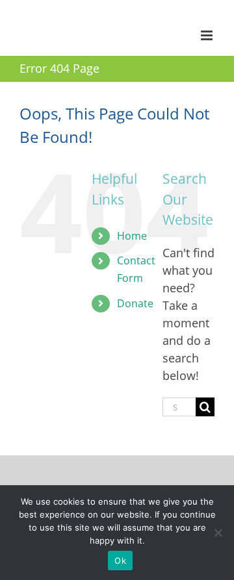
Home (132, 236)
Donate (135, 303)
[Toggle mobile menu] (207, 35)
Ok (120, 560)
